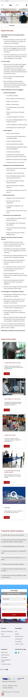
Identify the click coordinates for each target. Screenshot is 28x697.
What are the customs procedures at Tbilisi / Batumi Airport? (13, 576)
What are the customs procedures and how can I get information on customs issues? (13, 540)
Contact (4, 685)
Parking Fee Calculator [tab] (14, 593)
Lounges (17, 634)
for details (6, 373)
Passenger (2, 0)
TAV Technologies (15, 692)
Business (7, 0)
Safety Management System (6, 660)
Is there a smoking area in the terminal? (13, 546)
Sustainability (4, 657)
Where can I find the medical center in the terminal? (13, 570)
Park (16, 631)
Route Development (6, 636)
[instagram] (4, 669)
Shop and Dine (18, 641)
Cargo (2, 634)
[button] (26, 5)
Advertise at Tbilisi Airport (7, 631)
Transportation (18, 639)
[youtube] (7, 669)
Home (2, 16)
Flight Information (19, 636)
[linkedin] (5, 669)
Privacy (15, 685)
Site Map (10, 685)
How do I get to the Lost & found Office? (13, 535)
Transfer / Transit (19, 644)
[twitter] (2, 669)
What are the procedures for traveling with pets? (13, 552)
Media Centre (4, 652)
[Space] (14, 5)
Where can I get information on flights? (13, 564)
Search (14, 615)
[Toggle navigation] (3, 5)
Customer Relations (7, 688)
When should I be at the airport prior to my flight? (13, 558)
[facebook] (0, 669)
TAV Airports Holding (5, 664)
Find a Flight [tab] (14, 590)
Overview (11, 25)
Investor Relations (5, 655)
